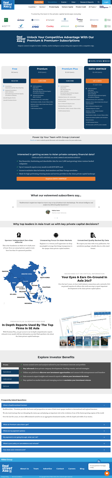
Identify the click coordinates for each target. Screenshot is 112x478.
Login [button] (106, 2)
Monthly (93, 61)
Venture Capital (67, 7)
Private (5, 365)
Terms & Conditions (17, 476)
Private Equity (54, 7)
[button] (13, 207)
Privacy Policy (5, 476)
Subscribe (39, 2)
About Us (24, 469)
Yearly (100, 61)
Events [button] (63, 2)
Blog (82, 469)
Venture (6, 386)
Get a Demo (97, 81)
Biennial (107, 61)
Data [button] (73, 2)
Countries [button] (32, 7)
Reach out (33, 140)
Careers (71, 469)
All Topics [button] (92, 7)
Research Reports (87, 2)
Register (14, 81)
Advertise (47, 469)
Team (36, 469)
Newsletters (52, 2)
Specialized (7, 372)
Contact (60, 469)
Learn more (98, 84)
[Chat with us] (106, 473)
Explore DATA (56, 179)
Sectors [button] (42, 7)
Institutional (7, 379)
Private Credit (81, 7)
